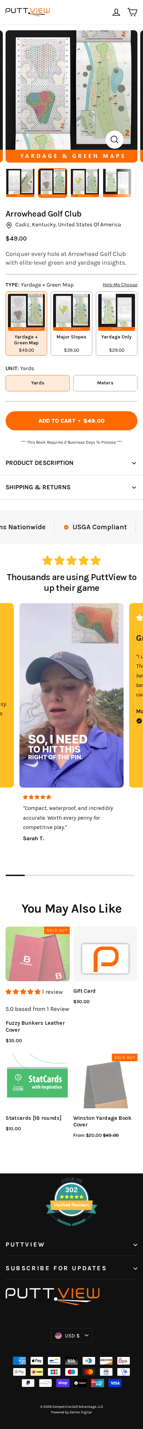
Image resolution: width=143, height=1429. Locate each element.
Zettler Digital (80, 1412)
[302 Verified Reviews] (71, 1229)
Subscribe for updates (56, 1268)
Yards (37, 383)
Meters (105, 383)
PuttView (25, 1244)
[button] (24, 991)
